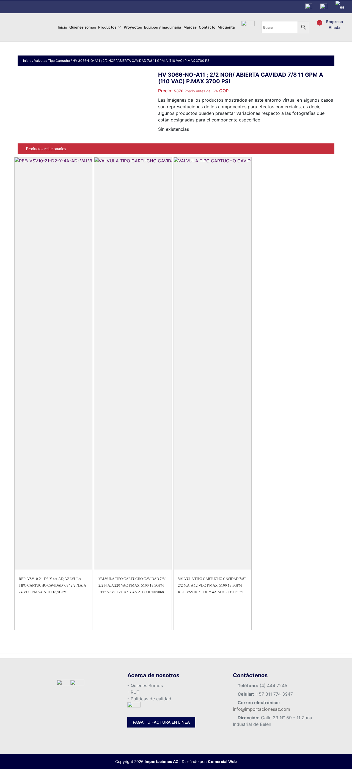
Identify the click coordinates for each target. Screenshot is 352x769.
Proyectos (133, 27)
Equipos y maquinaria (162, 27)
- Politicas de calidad (149, 698)
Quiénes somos (82, 27)
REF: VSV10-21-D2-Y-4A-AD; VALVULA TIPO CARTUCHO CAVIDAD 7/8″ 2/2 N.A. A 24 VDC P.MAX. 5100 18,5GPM (52, 585)
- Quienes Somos (145, 685)
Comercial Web (222, 761)
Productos (107, 27)
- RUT (133, 692)
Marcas (190, 27)
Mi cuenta (226, 27)
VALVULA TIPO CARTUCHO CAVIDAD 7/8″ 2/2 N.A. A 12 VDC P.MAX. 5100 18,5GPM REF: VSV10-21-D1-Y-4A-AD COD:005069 (212, 585)
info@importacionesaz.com (261, 709)
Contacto (207, 27)
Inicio (62, 27)
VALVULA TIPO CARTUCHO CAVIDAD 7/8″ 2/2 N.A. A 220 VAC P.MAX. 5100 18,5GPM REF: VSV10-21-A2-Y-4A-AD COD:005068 (132, 585)
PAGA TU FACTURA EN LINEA (161, 722)
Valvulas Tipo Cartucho (52, 61)
